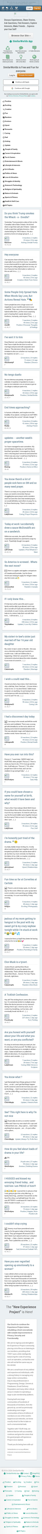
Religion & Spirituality (13, 1522)
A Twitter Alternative (34, 51)
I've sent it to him (13, 337)
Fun (37, 1482)
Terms (37, 1476)
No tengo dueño (12, 374)
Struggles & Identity (11, 1518)
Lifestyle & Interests (13, 1509)
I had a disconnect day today (19, 716)
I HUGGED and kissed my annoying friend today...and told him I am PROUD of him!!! (20, 1182)
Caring (19, 1491)
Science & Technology (31, 1518)
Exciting (18, 1482)
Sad (27, 1491)
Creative (28, 1482)
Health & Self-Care (31, 1526)
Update (10, 1495)
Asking (36, 1491)
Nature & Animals (32, 1522)
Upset (35, 1486)
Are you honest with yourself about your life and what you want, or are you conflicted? (19, 1036)
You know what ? (13, 1077)
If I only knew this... (14, 599)
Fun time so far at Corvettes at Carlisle (20, 881)
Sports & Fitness (12, 1526)
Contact (26, 1473)
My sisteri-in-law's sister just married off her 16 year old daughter (19, 640)
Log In (29, 8)
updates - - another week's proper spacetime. (18, 439)
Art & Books (33, 1509)
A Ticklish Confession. (16, 994)
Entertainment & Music (21, 1504)
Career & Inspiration (13, 1500)
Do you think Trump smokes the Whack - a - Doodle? (19, 215)
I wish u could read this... (17, 679)
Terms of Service (13, 96)
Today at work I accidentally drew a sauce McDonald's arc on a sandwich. (19, 528)
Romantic (8, 1491)
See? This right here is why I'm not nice (20, 1114)
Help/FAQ (36, 1473)
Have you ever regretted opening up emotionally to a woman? (19, 1265)
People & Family (30, 1495)
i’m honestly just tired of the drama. (19, 840)
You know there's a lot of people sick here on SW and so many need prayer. (20, 483)
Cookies (32, 96)
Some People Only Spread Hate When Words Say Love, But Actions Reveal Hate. (20, 296)
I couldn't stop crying (15, 1223)
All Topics (21, 1531)
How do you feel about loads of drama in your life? (20, 1150)
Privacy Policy (23, 96)
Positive (8, 1482)
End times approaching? (17, 407)
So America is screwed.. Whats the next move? (20, 563)
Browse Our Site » (21, 35)
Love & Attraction (31, 1513)
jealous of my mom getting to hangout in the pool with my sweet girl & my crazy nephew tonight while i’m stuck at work (20, 924)
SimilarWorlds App (22, 41)
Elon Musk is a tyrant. (15, 962)
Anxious (23, 1486)
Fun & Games (32, 1500)
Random (9, 1486)
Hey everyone (11, 254)
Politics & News (12, 1513)
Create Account (25, 75)
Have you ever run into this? (19, 754)
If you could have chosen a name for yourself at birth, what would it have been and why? (19, 797)
